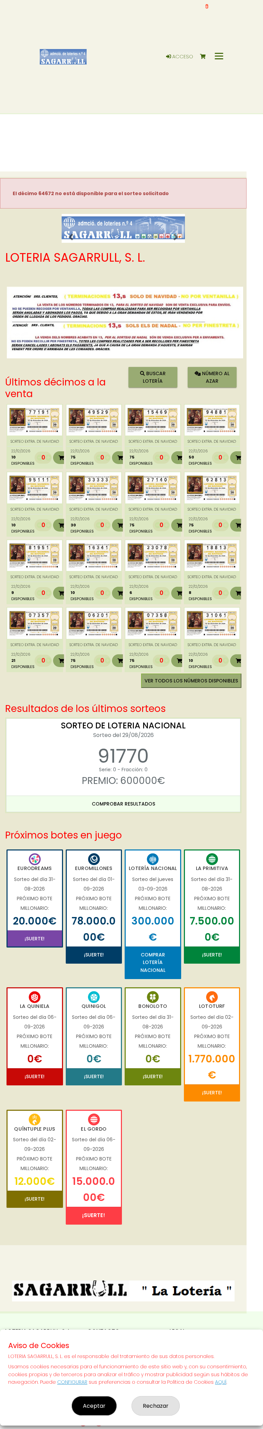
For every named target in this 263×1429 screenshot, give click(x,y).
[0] (206, 57)
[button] (71, 237)
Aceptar (94, 1406)
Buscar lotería (154, 377)
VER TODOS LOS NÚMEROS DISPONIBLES (191, 680)
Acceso (182, 56)
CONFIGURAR (72, 1382)
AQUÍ (220, 1382)
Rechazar (155, 1406)
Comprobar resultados (123, 803)
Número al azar (215, 377)
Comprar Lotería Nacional (152, 962)
